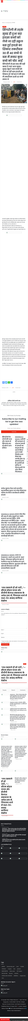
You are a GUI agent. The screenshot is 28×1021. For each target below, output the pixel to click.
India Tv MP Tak (23, 999)
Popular (4, 690)
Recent (13, 690)
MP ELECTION (4, 973)
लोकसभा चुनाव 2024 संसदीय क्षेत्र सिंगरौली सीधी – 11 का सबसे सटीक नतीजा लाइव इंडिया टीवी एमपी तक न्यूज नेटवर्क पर (17, 726)
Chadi (17, 966)
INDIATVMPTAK (5, 971)
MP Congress (19, 971)
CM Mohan (4, 968)
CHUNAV (22, 966)
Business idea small (10, 966)
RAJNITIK (16, 973)
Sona (3, 978)
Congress (9, 968)
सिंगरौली (4, 26)
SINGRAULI (16, 975)
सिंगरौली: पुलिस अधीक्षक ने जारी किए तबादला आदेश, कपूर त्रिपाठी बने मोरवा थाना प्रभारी (21, 780)
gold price (19, 968)
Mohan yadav (12, 971)
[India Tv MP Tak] (5, 11)
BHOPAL (3, 966)
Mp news (11, 973)
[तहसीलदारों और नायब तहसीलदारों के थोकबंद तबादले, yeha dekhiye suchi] (5, 710)
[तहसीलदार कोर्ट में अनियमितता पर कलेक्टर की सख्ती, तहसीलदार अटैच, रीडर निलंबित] (23, 860)
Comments (22, 690)
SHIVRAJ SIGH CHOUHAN (7, 975)
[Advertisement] (16, 10)
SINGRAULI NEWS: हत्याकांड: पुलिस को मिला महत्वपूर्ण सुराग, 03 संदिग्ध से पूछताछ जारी (18, 704)
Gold (14, 968)
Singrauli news (23, 975)
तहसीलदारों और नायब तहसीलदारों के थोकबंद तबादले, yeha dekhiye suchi (18, 709)
